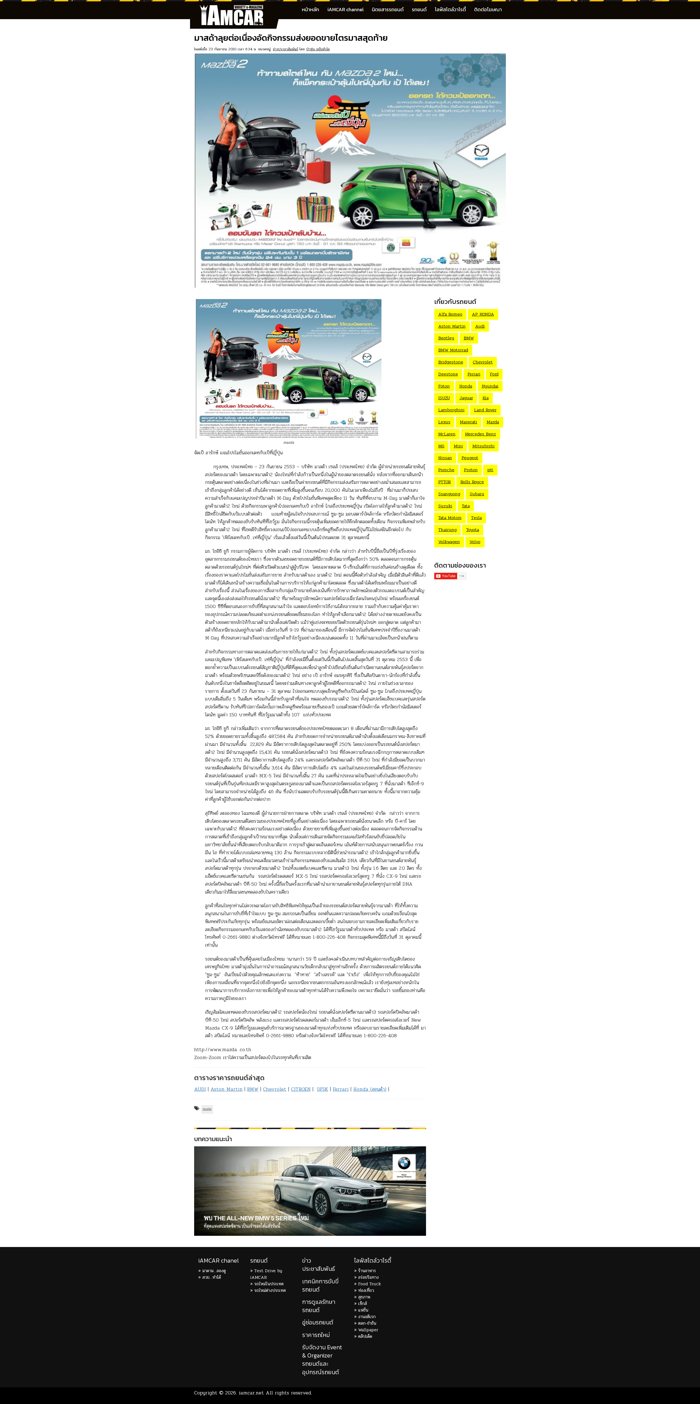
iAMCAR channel (345, 9)
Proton (471, 469)
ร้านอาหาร (367, 1270)
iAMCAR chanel (218, 1260)
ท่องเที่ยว (366, 1290)
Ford (494, 374)
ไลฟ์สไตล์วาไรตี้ (450, 9)
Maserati (468, 421)
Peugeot (470, 457)
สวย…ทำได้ (211, 1277)
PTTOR (444, 481)
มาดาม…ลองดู (214, 1270)
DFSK (322, 1089)
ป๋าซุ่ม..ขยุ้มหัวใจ (318, 49)
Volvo (474, 541)
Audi (480, 326)
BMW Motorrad (453, 350)
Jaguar (466, 397)
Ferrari (341, 1089)
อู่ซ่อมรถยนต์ (317, 1322)
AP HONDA (483, 314)
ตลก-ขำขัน (367, 1323)
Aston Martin (227, 1089)
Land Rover (485, 409)
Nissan (445, 457)
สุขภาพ (364, 1296)
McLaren (447, 434)
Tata (466, 505)
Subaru (477, 493)
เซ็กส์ (362, 1303)
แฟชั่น (363, 1310)
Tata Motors (450, 517)
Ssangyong (449, 493)
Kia (486, 397)
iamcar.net (251, 1393)
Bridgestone (450, 362)
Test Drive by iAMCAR (266, 1274)
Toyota (472, 529)
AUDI (200, 1089)
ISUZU (444, 397)
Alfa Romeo (450, 314)
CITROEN (301, 1089)
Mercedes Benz (480, 434)
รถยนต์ (419, 9)
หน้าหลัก (310, 9)
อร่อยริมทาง (368, 1277)
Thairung (447, 529)
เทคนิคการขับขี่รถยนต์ (320, 1285)
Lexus (444, 421)
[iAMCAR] (236, 8)
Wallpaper (368, 1329)
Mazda (493, 421)
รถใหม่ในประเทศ (269, 1283)
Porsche (446, 469)
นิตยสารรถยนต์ (388, 9)
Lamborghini (451, 409)
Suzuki (445, 505)
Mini (458, 446)
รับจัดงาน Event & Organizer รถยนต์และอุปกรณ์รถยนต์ (322, 1360)
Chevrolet (274, 1089)
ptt (490, 469)
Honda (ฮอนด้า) (369, 1089)
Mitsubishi (483, 446)
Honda (465, 386)
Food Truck (369, 1283)
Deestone (448, 374)
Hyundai (490, 386)
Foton (444, 386)
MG (441, 446)
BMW (252, 1089)
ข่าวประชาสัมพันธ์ (285, 49)
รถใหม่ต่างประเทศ (270, 1290)
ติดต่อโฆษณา (488, 9)
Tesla (476, 517)
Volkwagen (449, 541)
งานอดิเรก (367, 1316)
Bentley (446, 338)
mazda (207, 1108)
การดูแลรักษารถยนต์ (318, 1306)
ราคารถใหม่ (316, 1334)
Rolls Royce (472, 481)
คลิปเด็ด (365, 1336)
